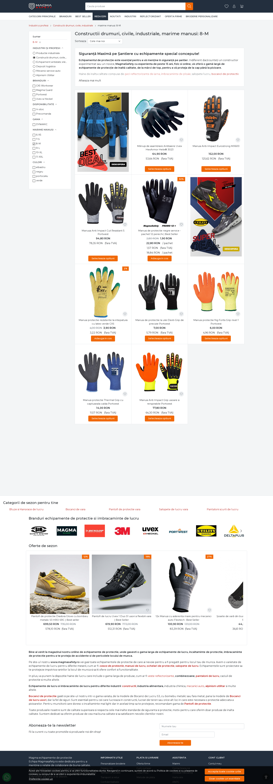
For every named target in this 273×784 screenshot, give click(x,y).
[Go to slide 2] (126, 131)
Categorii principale (42, 16)
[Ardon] (189, 536)
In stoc (40, 109)
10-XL (39, 152)
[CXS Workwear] (133, 536)
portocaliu (42, 176)
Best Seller (83, 16)
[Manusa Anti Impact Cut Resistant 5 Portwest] (103, 202)
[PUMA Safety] (77, 536)
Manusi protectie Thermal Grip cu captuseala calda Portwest (103, 402)
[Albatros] (49, 536)
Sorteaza (80, 41)
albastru (40, 167)
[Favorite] (226, 6)
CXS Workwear (44, 85)
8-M (35, 42)
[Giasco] (161, 536)
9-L (38, 148)
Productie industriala (48, 53)
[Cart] (242, 6)
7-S (38, 139)
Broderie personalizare (202, 16)
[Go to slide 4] (126, 136)
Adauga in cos (159, 258)
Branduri (65, 16)
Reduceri (100, 16)
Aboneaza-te (175, 742)
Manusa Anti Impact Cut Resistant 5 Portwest (103, 232)
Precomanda (43, 113)
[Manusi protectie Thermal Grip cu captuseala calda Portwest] (103, 372)
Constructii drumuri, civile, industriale (73, 25)
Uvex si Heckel (44, 99)
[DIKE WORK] (105, 536)
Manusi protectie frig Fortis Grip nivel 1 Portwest (216, 322)
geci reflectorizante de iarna (142, 74)
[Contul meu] (234, 6)
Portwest (41, 94)
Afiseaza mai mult (90, 80)
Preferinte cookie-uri (41, 779)
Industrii (130, 16)
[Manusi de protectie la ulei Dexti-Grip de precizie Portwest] (159, 292)
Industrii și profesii (38, 25)
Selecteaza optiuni (159, 168)
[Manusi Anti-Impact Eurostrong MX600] (216, 118)
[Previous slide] (103, 95)
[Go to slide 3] (126, 133)
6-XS (38, 134)
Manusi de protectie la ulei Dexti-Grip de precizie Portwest (159, 322)
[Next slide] (103, 169)
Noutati (115, 16)
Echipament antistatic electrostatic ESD (51, 62)
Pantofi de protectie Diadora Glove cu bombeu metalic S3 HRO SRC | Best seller (59, 618)
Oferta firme (173, 16)
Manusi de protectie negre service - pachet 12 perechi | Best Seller (159, 232)
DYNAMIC (41, 124)
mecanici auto (195, 686)
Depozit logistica (45, 66)
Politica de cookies (167, 770)
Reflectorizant (150, 16)
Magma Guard (44, 90)
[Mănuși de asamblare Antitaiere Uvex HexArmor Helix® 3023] (159, 118)
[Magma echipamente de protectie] (41, 6)
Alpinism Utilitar (45, 75)
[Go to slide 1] (126, 128)
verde (39, 180)
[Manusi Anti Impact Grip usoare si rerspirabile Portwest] (159, 372)
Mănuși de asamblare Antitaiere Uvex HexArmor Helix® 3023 (159, 148)
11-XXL (39, 156)
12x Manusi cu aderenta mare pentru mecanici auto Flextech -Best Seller (183, 618)
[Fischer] (217, 536)
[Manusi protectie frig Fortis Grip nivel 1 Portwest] (216, 292)
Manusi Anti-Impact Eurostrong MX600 (216, 146)
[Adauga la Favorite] (181, 140)
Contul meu (214, 763)
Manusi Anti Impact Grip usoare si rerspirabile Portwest (159, 402)
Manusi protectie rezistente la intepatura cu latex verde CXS (103, 322)
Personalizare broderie (113, 763)
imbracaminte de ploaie (176, 74)
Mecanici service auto (48, 70)
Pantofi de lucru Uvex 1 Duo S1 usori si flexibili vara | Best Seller (121, 618)
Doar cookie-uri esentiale (224, 778)
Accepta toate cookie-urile (224, 771)
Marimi (176, 763)
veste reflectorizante (161, 676)
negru (39, 171)
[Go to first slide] (216, 253)
